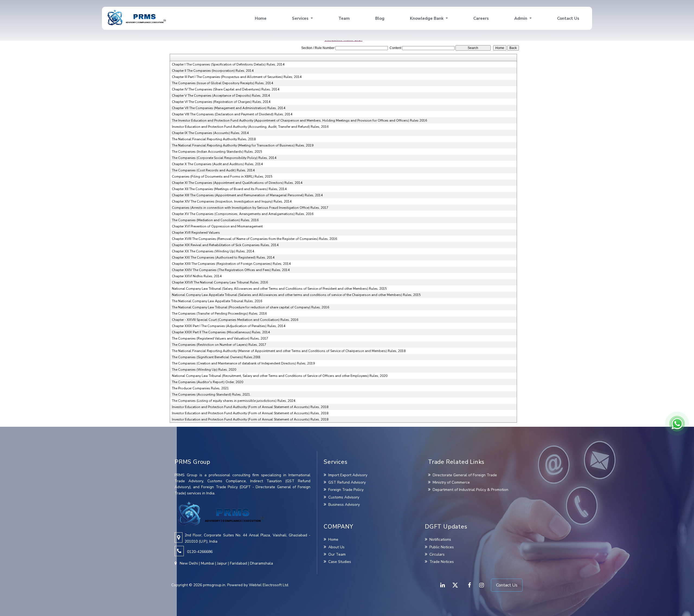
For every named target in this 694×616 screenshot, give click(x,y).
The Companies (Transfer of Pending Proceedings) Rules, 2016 (219, 313)
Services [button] (301, 18)
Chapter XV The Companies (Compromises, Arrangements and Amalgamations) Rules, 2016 (242, 214)
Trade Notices (441, 561)
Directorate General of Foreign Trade (464, 475)
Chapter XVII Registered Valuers (196, 232)
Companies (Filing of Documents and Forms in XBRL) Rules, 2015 (222, 176)
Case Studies (339, 561)
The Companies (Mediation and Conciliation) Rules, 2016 (215, 220)
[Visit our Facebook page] (468, 585)
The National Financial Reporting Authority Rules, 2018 (214, 139)
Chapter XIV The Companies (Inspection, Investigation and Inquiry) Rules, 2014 (231, 201)
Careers (481, 18)
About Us (336, 547)
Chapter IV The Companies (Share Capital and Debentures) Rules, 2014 (225, 89)
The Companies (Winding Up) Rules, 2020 (204, 369)
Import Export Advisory (347, 475)
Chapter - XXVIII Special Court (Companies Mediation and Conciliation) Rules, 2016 (235, 320)
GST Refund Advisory (347, 482)
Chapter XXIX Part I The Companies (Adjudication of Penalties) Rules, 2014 (228, 326)
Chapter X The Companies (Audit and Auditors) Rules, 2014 (217, 164)
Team (344, 18)
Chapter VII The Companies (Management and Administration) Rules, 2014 (228, 108)
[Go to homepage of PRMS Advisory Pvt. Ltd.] (136, 17)
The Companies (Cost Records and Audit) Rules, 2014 (213, 170)
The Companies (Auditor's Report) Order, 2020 (207, 382)
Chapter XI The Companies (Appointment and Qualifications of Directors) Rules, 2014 (237, 183)
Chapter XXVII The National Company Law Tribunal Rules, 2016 (220, 282)
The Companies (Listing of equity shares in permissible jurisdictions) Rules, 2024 (233, 401)
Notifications (440, 539)
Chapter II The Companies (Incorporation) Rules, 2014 (212, 71)
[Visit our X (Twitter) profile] (455, 585)
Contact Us (568, 18)
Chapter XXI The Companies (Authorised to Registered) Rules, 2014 (223, 257)
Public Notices (441, 547)
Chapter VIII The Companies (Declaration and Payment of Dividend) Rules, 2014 (232, 114)
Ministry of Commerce (451, 482)
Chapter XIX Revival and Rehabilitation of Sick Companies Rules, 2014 (225, 245)
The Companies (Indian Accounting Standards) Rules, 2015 (217, 151)
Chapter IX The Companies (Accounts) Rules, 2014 (210, 133)
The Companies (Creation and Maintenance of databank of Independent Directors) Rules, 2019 (243, 363)
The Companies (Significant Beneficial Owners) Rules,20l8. (216, 357)
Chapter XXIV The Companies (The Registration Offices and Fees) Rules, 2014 (231, 270)
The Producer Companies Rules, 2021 (200, 388)
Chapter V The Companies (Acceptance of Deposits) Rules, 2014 (221, 95)
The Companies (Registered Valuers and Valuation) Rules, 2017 (220, 338)
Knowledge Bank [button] (427, 18)
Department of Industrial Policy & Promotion (470, 489)
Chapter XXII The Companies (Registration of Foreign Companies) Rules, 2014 (231, 264)
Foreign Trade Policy (346, 489)
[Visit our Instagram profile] (481, 585)
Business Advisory (344, 504)
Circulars (437, 554)
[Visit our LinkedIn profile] (442, 585)
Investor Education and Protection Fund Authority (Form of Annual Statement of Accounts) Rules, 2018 (250, 407)
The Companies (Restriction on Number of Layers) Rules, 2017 (219, 345)
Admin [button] (521, 18)
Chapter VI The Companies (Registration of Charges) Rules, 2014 (221, 102)
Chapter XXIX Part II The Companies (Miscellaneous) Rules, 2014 (221, 332)
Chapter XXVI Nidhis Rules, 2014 (196, 276)
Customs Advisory (343, 497)
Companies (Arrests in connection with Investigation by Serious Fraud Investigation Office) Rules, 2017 (250, 208)
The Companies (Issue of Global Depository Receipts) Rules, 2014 (222, 83)
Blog (379, 18)
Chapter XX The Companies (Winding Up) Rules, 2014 (213, 251)
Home (260, 18)
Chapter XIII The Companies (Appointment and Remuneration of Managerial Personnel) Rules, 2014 (247, 195)
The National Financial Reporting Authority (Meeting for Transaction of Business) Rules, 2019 (242, 145)
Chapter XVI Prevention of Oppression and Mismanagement (217, 226)
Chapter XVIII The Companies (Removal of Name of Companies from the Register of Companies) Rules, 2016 (254, 239)
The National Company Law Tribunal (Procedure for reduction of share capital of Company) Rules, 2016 (250, 307)
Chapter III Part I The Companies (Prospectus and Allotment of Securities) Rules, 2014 (236, 77)
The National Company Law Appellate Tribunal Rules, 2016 (217, 301)
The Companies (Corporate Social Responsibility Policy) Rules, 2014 (224, 158)
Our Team (337, 554)
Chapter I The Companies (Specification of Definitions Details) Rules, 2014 (228, 64)
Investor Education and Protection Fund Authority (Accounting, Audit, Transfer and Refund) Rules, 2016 (250, 127)
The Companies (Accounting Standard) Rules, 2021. (211, 394)
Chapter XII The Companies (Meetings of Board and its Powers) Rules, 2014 (229, 189)
